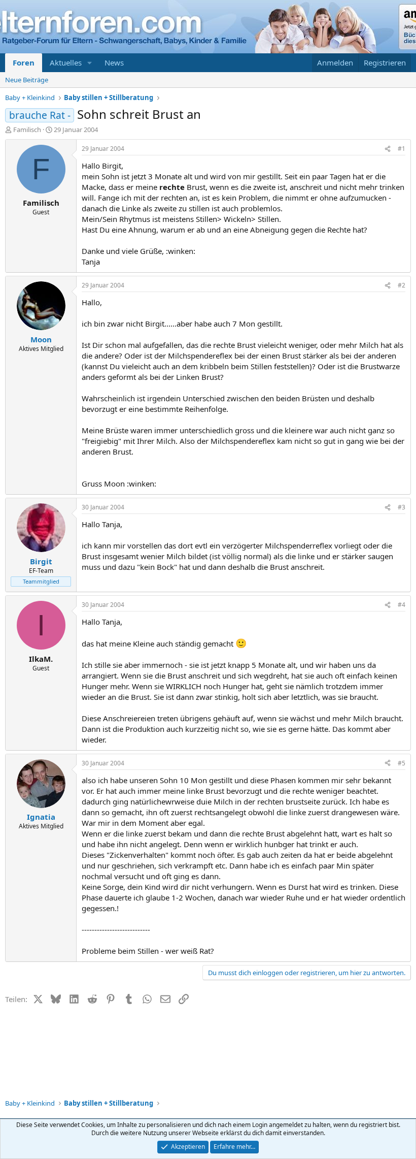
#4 (401, 604)
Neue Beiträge (26, 79)
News (114, 62)
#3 (401, 507)
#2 (401, 285)
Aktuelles (66, 62)
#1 (401, 148)
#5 (401, 763)
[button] (90, 62)
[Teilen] (387, 149)
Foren (23, 62)
